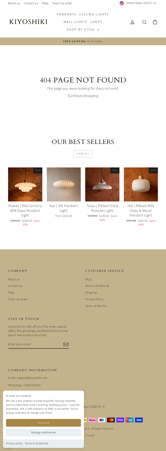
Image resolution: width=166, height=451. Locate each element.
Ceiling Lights (94, 14)
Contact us (31, 3)
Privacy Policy (94, 299)
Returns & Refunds (97, 286)
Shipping (91, 292)
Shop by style (81, 29)
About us (14, 3)
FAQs (45, 3)
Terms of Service (96, 306)
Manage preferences (43, 433)
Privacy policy (14, 443)
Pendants (67, 14)
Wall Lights (75, 22)
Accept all (43, 423)
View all (83, 153)
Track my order (62, 3)
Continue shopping (83, 95)
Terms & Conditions (36, 443)
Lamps (96, 22)
